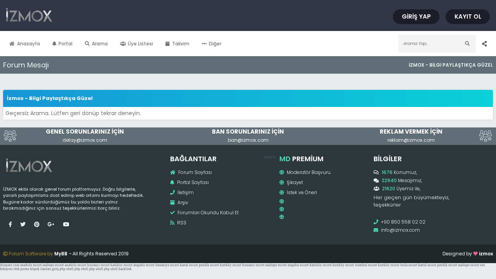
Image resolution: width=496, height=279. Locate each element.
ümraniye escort (167, 265)
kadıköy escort (121, 265)
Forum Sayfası (194, 172)
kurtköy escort (230, 265)
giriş (55, 269)
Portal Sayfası (192, 182)
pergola (270, 157)
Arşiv (182, 202)
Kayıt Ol (468, 16)
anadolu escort (31, 265)
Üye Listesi (140, 43)
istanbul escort (366, 265)
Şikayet (294, 182)
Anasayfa (28, 43)
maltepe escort (53, 265)
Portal (65, 43)
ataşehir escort (144, 265)
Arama (100, 43)
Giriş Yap (416, 16)
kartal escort (189, 265)
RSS (181, 222)
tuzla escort (408, 265)
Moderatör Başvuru (308, 172)
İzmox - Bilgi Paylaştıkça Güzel (451, 65)
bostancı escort (98, 265)
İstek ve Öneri (301, 192)
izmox (486, 253)
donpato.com (9, 265)
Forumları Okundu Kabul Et (207, 212)
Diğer (215, 43)
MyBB (60, 253)
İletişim (185, 192)
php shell (67, 269)
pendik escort (209, 265)
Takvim (180, 43)
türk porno (21, 269)
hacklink (125, 269)
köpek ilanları (40, 269)
